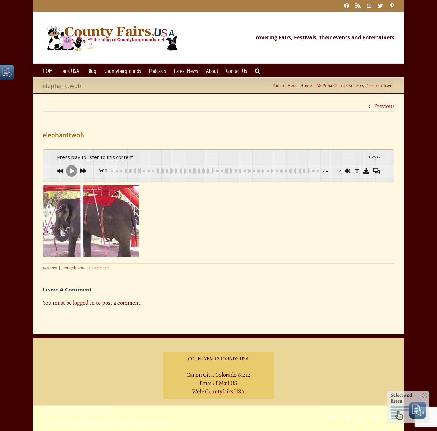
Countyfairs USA (225, 391)
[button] (257, 70)
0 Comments (99, 267)
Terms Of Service (80, 411)
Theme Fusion (159, 422)
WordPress (137, 422)
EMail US (226, 383)
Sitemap (103, 411)
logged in (84, 303)
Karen (52, 267)
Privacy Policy (53, 411)
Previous (384, 106)
